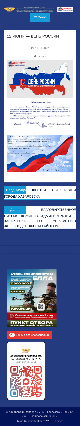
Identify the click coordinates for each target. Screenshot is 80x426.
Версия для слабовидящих (32, 334)
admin (42, 56)
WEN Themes (54, 420)
